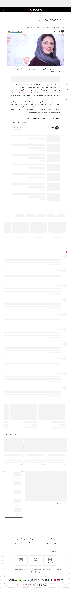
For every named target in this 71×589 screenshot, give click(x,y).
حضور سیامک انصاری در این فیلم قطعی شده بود (25, 93)
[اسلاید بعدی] (2, 451)
